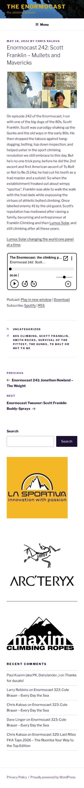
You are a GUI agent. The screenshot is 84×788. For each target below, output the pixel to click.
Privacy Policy (17, 777)
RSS (41, 306)
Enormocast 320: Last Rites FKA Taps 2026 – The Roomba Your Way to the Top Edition (41, 740)
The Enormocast (36, 6)
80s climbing (25, 336)
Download (62, 300)
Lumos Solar (59, 223)
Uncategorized (27, 329)
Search (12, 431)
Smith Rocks (24, 340)
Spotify (30, 306)
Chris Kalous (48, 41)
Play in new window (36, 300)
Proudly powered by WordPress (52, 777)
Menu (44, 24)
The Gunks (38, 344)
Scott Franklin (53, 336)
